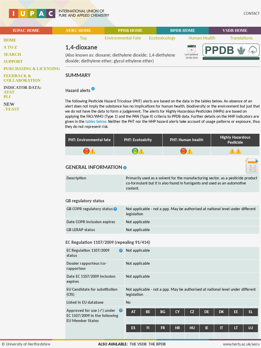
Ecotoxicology (162, 38)
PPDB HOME (130, 30)
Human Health (202, 38)
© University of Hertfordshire (26, 344)
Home (10, 40)
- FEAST (11, 109)
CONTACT (252, 14)
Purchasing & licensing (32, 68)
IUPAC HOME (26, 30)
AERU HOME (78, 30)
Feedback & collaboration (22, 78)
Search (12, 54)
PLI (7, 97)
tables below (95, 122)
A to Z (10, 47)
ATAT (9, 92)
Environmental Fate (123, 38)
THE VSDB (138, 344)
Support (13, 61)
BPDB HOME (182, 30)
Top (83, 38)
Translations (241, 38)
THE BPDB (157, 344)
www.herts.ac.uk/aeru (241, 344)
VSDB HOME (235, 30)
